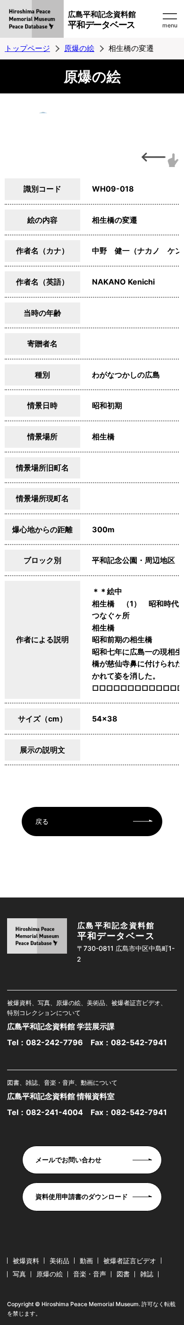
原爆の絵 (79, 48)
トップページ (27, 48)
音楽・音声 (89, 1274)
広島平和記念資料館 (102, 19)
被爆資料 (26, 1261)
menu (169, 25)
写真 (19, 1274)
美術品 (59, 1261)
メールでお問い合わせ (68, 1160)
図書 (123, 1274)
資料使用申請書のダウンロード (81, 1196)
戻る (42, 821)
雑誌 (146, 1274)
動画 (86, 1261)
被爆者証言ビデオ (129, 1261)
